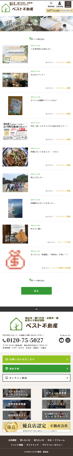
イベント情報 (17, 444)
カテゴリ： (50, 62)
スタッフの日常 (63, 242)
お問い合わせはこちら (22, 359)
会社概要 (12, 440)
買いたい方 (25, 440)
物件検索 (51, 6)
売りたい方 (39, 440)
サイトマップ (32, 444)
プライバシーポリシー (52, 444)
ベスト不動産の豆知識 (61, 267)
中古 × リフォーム (56, 440)
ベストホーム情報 (63, 62)
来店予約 (14, 368)
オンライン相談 (18, 377)
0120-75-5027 (25, 340)
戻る (36, 290)
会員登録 (59, 6)
